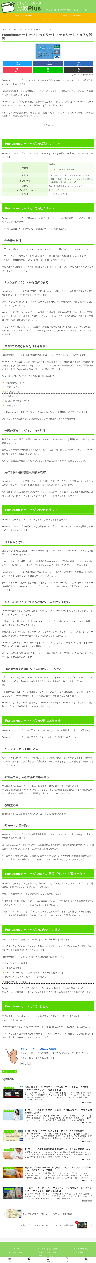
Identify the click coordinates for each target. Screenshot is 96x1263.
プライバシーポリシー (48, 1256)
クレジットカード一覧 (79, 1249)
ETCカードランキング (16, 1252)
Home (16, 1249)
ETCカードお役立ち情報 (48, 1249)
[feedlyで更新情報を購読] (25, 1063)
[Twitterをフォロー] (22, 1063)
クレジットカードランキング (48, 1252)
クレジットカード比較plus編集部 (38, 1049)
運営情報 (79, 1252)
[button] (88, 621)
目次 (45, 125)
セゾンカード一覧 (10, 1072)
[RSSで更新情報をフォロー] (29, 1063)
